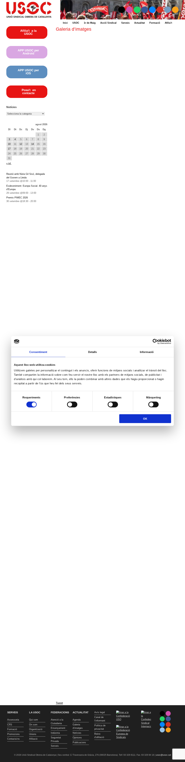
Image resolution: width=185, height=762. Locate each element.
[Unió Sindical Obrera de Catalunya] (28, 10)
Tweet (59, 702)
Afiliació (33, 738)
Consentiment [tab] (38, 351)
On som (33, 724)
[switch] (72, 404)
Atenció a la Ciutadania (57, 721)
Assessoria (13, 719)
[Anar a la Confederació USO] (124, 719)
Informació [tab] (147, 351)
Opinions (77, 737)
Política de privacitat (100, 727)
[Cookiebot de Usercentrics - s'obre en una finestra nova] (155, 341)
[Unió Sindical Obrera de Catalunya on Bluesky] (152, 9)
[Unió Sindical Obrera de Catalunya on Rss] (175, 9)
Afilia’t (168, 22)
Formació (154, 22)
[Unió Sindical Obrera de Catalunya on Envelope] (167, 9)
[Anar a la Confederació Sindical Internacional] (146, 719)
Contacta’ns (13, 738)
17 (9, 148)
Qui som (33, 719)
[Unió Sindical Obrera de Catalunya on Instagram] (129, 9)
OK (145, 418)
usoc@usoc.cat (163, 755)
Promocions (13, 734)
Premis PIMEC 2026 (17, 197)
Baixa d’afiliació (99, 735)
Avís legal (99, 712)
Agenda (77, 719)
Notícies (77, 733)
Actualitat (139, 22)
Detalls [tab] (92, 351)
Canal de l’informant (99, 719)
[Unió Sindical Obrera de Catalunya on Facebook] (144, 9)
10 (9, 144)
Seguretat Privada (56, 739)
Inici (65, 22)
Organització (35, 729)
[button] (179, 22)
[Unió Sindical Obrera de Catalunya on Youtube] (160, 9)
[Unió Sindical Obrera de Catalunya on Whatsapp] (137, 9)
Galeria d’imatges (78, 726)
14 (32, 144)
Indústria (55, 733)
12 (21, 144)
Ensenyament (58, 728)
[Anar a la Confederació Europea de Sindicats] (124, 737)
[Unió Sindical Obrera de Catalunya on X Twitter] (121, 9)
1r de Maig (90, 22)
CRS (9, 724)
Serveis (125, 22)
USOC (75, 22)
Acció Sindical (108, 22)
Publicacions (79, 742)
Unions (32, 734)
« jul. (8, 163)
